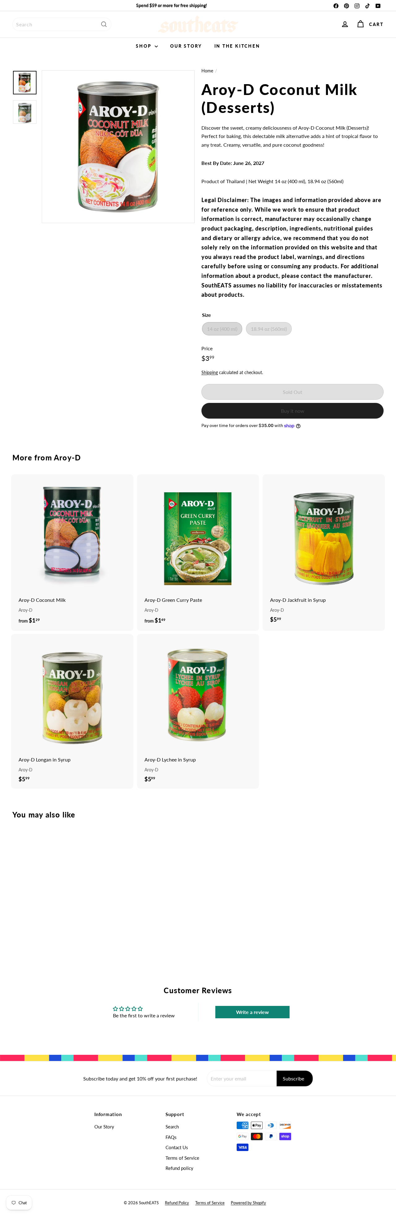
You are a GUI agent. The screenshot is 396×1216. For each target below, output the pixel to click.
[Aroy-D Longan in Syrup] (72, 711)
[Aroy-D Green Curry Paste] (198, 552)
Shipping (209, 372)
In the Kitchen (237, 46)
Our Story (186, 46)
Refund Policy (177, 1202)
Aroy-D (67, 457)
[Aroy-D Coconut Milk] (72, 552)
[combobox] (61, 24)
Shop (144, 46)
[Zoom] (118, 147)
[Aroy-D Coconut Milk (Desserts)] (40, 885)
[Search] (104, 24)
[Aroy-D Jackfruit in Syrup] (324, 551)
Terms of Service (182, 1158)
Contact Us (177, 1147)
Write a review (252, 1012)
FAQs (171, 1137)
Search (172, 1126)
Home (207, 70)
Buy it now (292, 411)
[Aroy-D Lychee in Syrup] (198, 711)
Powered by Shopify (248, 1202)
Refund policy (179, 1168)
